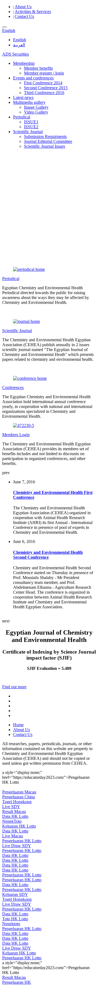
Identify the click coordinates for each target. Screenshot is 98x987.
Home (18, 724)
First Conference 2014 (43, 83)
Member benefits (38, 68)
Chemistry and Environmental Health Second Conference (48, 555)
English (19, 39)
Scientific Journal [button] (28, 131)
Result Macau (14, 811)
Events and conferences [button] (33, 78)
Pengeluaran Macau (19, 792)
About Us (23, 6)
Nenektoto (11, 923)
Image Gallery (36, 107)
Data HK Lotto (15, 816)
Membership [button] (24, 63)
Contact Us (24, 16)
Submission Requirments (45, 136)
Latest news (23, 97)
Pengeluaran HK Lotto (21, 840)
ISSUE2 (31, 126)
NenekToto (12, 821)
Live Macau (12, 836)
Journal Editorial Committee (48, 141)
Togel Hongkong (17, 801)
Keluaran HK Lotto (19, 826)
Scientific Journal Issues (44, 146)
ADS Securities (15, 54)
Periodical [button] (21, 117)
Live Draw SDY (16, 845)
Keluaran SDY (15, 894)
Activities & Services (33, 11)
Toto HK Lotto (15, 919)
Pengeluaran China (18, 797)
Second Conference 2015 (46, 87)
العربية (19, 45)
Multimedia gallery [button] (29, 102)
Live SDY (11, 806)
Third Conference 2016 (44, 92)
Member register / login (44, 73)
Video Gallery (36, 112)
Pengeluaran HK (16, 982)
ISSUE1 (31, 122)
